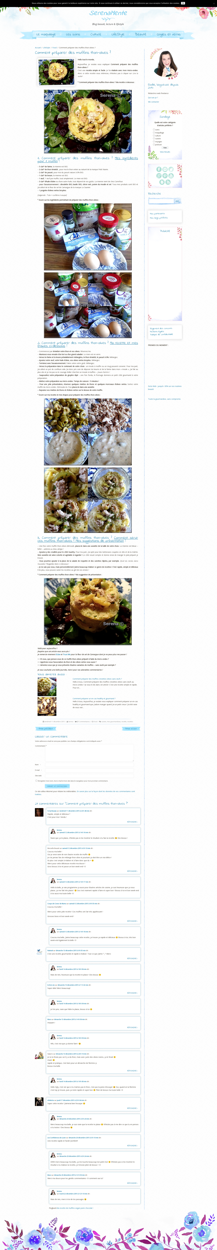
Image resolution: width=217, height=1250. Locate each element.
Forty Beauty (51, 811)
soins (157, 129)
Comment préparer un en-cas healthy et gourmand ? (94, 698)
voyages (158, 141)
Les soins (73, 34)
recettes (130, 722)
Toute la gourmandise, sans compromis (164, 399)
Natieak (50, 950)
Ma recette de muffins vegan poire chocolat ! (75, 1208)
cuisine (103, 722)
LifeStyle (118, 34)
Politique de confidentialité (161, 334)
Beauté (140, 34)
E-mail (37, 770)
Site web (38, 775)
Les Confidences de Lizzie (56, 1138)
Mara (49, 1019)
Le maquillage (46, 34)
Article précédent (46, 728)
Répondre (132, 821)
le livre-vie (51, 985)
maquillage (159, 132)
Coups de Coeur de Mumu (56, 904)
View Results (165, 152)
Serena (70, 722)
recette (123, 722)
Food (95, 722)
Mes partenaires (157, 214)
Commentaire (41, 746)
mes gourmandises (114, 722)
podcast (158, 144)
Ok (183, 3)
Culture (96, 34)
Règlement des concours (161, 328)
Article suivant (131, 728)
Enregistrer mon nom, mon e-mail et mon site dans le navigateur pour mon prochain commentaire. (73, 781)
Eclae (58, 654)
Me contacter (153, 102)
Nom (37, 764)
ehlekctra (50, 1100)
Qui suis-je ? (153, 97)
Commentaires (83, 722)
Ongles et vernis (169, 34)
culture (158, 135)
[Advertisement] (165, 279)
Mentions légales (157, 331)
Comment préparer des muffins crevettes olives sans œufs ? (97, 679)
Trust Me (66, 654)
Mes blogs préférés (159, 218)
